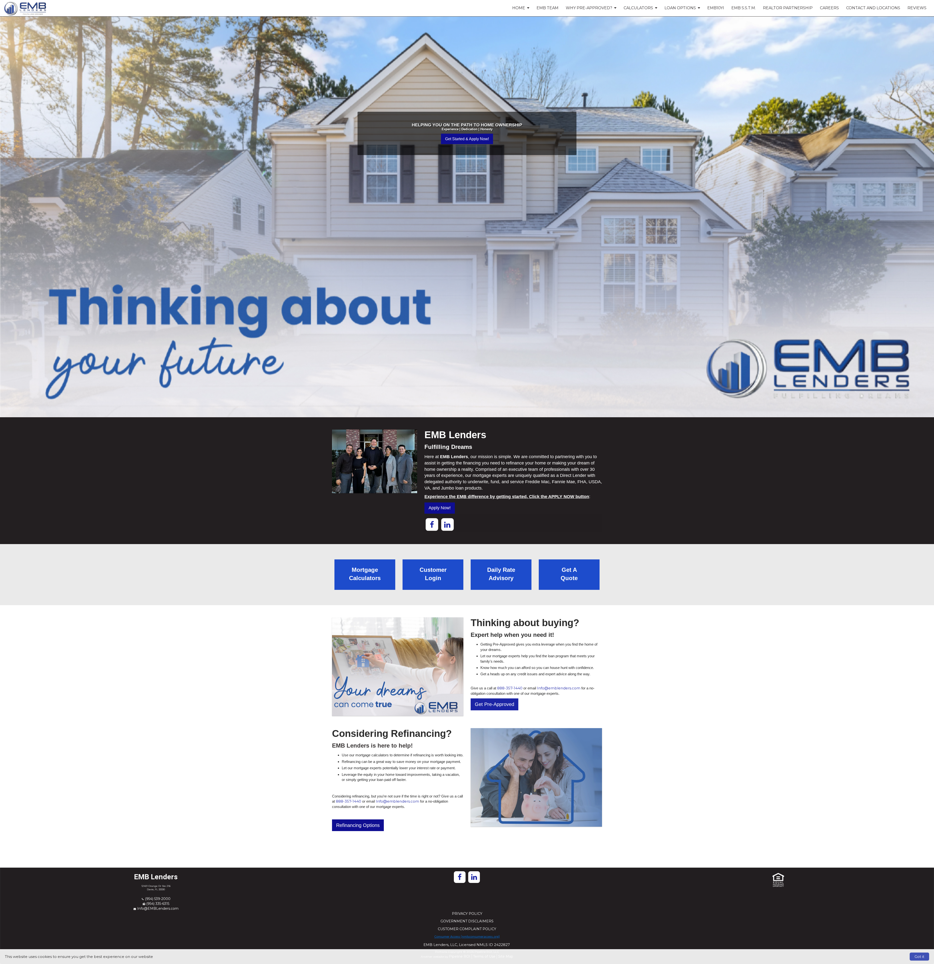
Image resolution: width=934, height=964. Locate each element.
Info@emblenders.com (558, 688)
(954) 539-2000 (158, 899)
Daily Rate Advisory (501, 573)
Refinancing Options (358, 825)
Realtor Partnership (788, 8)
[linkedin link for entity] (447, 524)
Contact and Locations (873, 8)
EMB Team (547, 8)
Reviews (916, 8)
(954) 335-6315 (157, 903)
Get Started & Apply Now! (467, 139)
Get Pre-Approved (494, 704)
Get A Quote (569, 573)
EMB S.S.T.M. (743, 8)
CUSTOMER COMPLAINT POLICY (467, 929)
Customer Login (433, 573)
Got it (919, 956)
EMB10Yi (715, 8)
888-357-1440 (509, 688)
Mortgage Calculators (365, 573)
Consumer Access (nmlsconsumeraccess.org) (467, 937)
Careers (829, 8)
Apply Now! (440, 507)
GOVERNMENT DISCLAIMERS (467, 921)
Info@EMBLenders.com (158, 908)
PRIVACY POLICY (467, 913)
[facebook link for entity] (431, 524)
